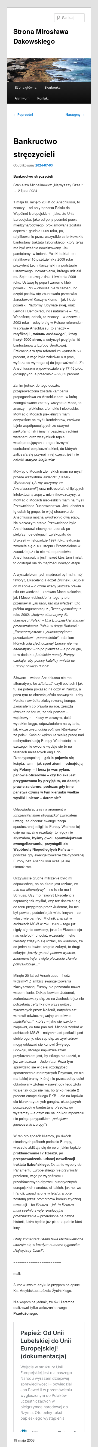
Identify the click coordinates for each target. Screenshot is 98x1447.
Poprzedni (23, 114)
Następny (75, 114)
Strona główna (25, 87)
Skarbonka (52, 87)
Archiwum (22, 98)
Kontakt (42, 98)
